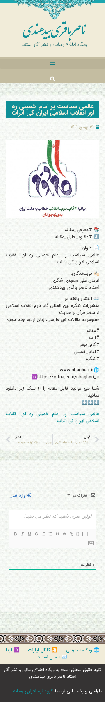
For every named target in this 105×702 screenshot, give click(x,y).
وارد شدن (18, 495)
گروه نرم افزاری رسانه (33, 691)
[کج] (22, 533)
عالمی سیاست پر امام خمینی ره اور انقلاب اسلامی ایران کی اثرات (52, 109)
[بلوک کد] (64, 533)
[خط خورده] (36, 533)
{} (78, 533)
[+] (85, 533)
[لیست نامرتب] (50, 533)
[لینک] (71, 533)
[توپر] (15, 533)
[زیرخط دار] (29, 533)
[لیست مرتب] (43, 533)
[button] (52, 64)
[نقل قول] (57, 533)
